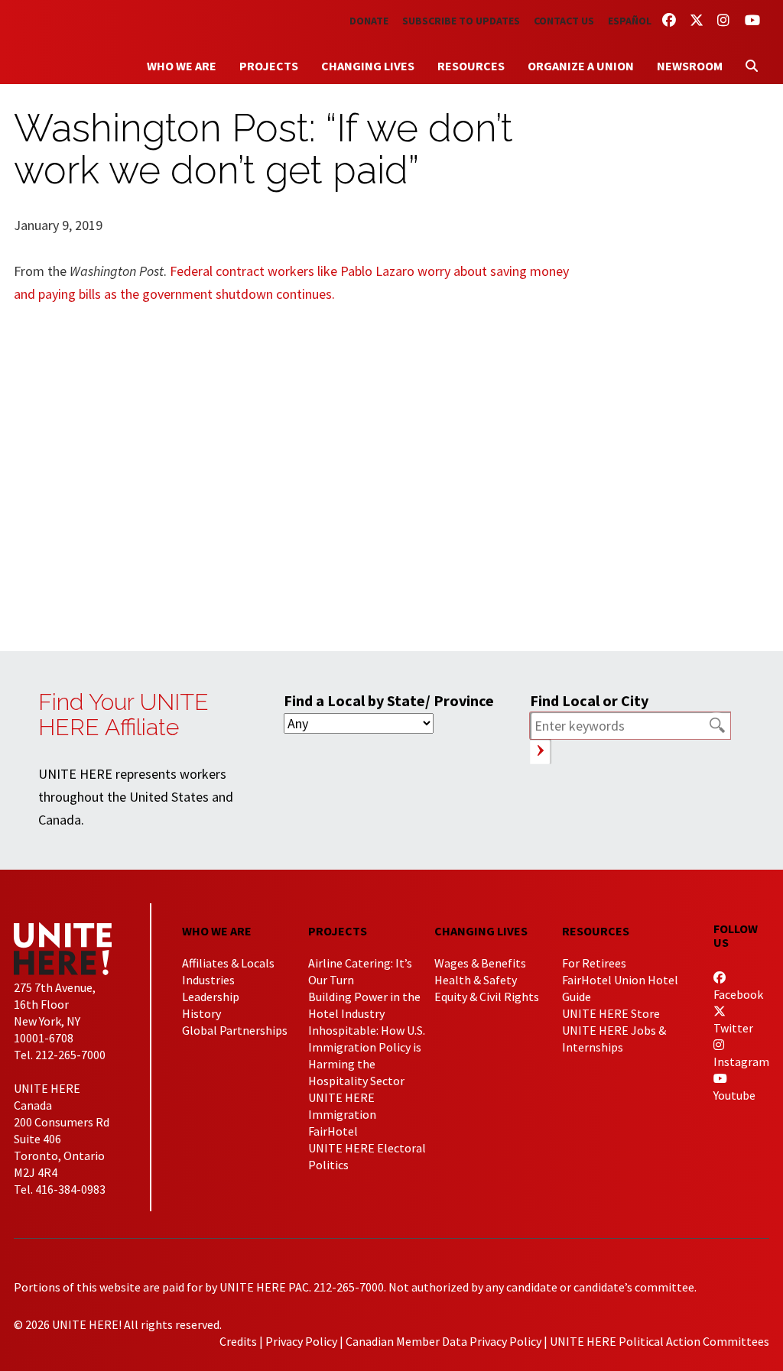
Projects (268, 65)
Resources (471, 65)
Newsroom (690, 65)
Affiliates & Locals (228, 963)
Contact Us (564, 20)
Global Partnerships (235, 1030)
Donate (368, 20)
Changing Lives (367, 65)
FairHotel (333, 1131)
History (201, 1013)
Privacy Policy (301, 1341)
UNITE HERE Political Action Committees (659, 1341)
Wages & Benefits (480, 963)
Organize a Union (581, 65)
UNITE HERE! (98, 37)
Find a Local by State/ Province (389, 700)
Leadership (210, 996)
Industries (208, 979)
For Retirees (594, 963)
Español (629, 20)
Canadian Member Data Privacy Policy (443, 1341)
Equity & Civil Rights (486, 996)
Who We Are (181, 65)
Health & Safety (475, 979)
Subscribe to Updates (461, 20)
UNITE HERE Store (611, 1013)
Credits (238, 1341)
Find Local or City (589, 700)
